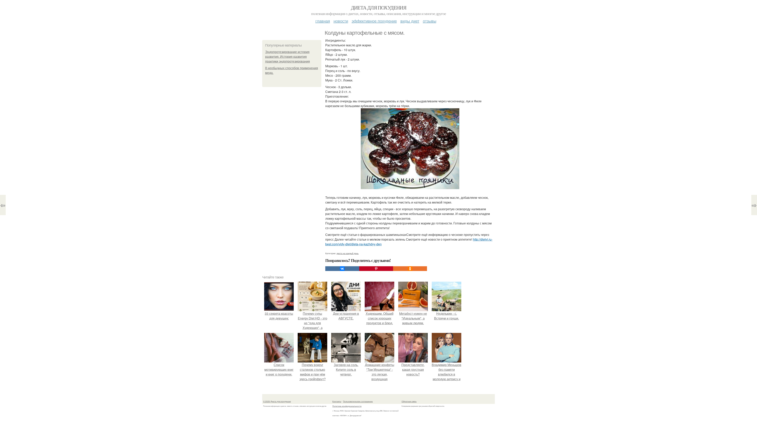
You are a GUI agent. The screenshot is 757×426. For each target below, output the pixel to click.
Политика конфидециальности (347, 406)
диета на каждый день (348, 253)
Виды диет (409, 21)
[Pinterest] (376, 268)
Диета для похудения (378, 7)
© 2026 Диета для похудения (277, 401)
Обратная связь (409, 401)
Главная (322, 21)
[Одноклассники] (410, 268)
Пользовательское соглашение (358, 401)
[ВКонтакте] (342, 268)
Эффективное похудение (374, 21)
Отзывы (429, 21)
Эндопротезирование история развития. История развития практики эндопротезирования (287, 56)
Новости (341, 21)
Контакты (336, 401)
